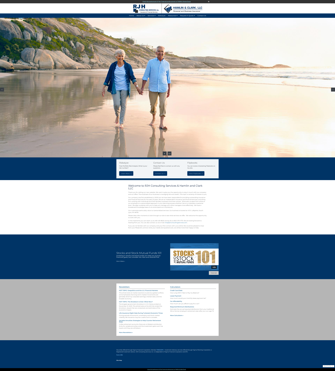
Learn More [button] (125, 173)
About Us (140, 16)
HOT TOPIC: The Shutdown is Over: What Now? (136, 302)
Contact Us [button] (159, 173)
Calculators (175, 287)
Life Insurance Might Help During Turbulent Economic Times (141, 313)
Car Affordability (176, 301)
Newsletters (124, 287)
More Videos (120, 261)
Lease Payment (175, 296)
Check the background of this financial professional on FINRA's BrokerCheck (166, 1)
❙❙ (169, 153)
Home (131, 16)
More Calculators (176, 315)
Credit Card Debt (176, 290)
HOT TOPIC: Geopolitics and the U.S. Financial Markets (138, 290)
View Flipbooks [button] (195, 173)
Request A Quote (186, 16)
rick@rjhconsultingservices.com (176, 222)
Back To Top (327, 366)
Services (151, 16)
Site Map (119, 360)
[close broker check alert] (208, 1)
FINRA (158, 350)
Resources (172, 16)
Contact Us (201, 16)
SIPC (162, 350)
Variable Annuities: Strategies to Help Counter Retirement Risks (140, 321)
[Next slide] (333, 90)
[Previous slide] (2, 90)
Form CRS (119, 355)
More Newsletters (126, 332)
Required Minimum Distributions (182, 307)
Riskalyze (161, 16)
